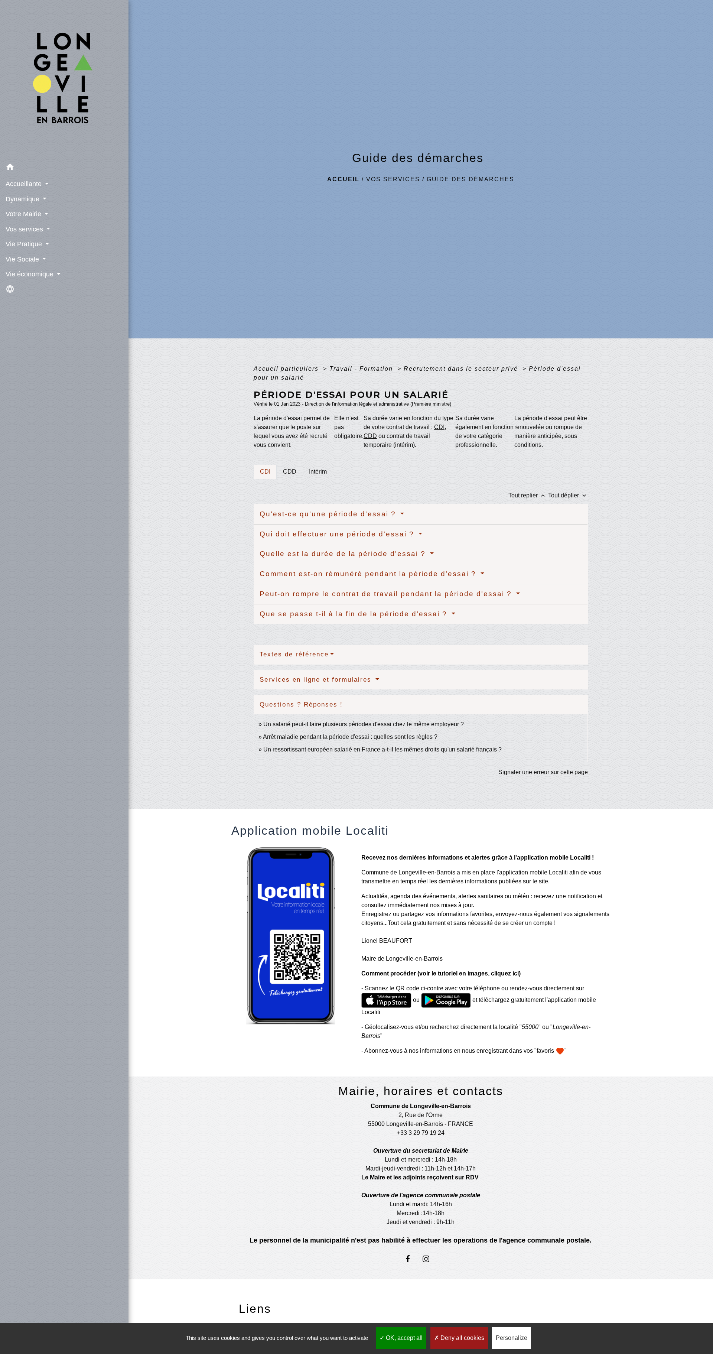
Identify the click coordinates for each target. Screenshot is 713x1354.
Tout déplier (568, 495)
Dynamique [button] (23, 199)
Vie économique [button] (30, 274)
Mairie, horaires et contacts (420, 1091)
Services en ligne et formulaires (317, 679)
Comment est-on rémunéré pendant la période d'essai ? (369, 574)
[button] (64, 168)
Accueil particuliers (287, 369)
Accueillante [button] (24, 184)
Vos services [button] (25, 229)
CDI (439, 427)
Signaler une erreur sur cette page (543, 772)
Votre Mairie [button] (24, 214)
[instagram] (430, 1258)
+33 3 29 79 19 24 (421, 1133)
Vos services (393, 179)
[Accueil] (64, 80)
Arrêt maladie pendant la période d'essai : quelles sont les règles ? (350, 737)
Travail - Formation (362, 369)
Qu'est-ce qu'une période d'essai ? (329, 514)
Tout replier (527, 495)
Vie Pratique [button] (25, 244)
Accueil (343, 179)
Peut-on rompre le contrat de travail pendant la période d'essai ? (387, 594)
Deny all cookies (461, 1338)
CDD (370, 436)
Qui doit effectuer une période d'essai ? (338, 534)
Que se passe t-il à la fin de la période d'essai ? (355, 614)
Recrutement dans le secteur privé (462, 369)
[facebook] (412, 1258)
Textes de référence (294, 654)
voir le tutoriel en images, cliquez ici (469, 973)
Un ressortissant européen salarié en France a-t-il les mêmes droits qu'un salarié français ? (382, 749)
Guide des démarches (470, 179)
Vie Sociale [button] (23, 259)
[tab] (265, 472)
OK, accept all (403, 1338)
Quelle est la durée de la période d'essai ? (344, 554)
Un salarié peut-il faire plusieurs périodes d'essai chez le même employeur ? (363, 724)
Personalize (511, 1338)
